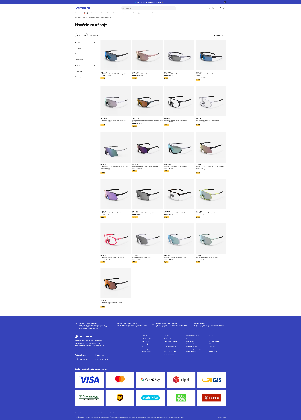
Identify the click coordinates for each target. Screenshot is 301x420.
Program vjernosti (213, 339)
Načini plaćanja (146, 346)
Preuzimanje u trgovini (148, 344)
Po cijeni (77, 42)
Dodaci (122, 13)
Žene (108, 13)
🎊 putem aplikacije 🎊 (149, 2)
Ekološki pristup (213, 351)
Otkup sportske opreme (170, 341)
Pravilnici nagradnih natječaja (194, 349)
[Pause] (225, 2)
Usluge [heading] (166, 336)
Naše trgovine (212, 344)
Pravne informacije (80, 413)
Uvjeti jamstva (190, 341)
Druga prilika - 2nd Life (170, 346)
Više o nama (212, 346)
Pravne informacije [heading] (192, 336)
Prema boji (78, 77)
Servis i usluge (156, 13)
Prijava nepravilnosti (93, 413)
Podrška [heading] (144, 336)
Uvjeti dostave (146, 341)
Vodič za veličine (146, 351)
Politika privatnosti (191, 351)
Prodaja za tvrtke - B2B (170, 351)
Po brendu (78, 54)
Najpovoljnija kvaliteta (139, 13)
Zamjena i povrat (146, 349)
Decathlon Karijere (214, 341)
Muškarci (101, 13)
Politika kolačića (190, 344)
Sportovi (93, 13)
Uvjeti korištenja (190, 339)
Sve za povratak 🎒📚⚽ (81, 13)
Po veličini (78, 48)
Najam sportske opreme (170, 344)
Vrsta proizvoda (79, 59)
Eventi (210, 349)
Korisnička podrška (147, 339)
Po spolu (77, 65)
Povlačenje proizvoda (192, 346)
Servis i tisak (167, 339)
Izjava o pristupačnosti (107, 413)
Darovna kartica (168, 349)
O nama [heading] (211, 336)
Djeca (115, 13)
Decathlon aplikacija (169, 354)
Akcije (128, 13)
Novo (148, 13)
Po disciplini (78, 71)
